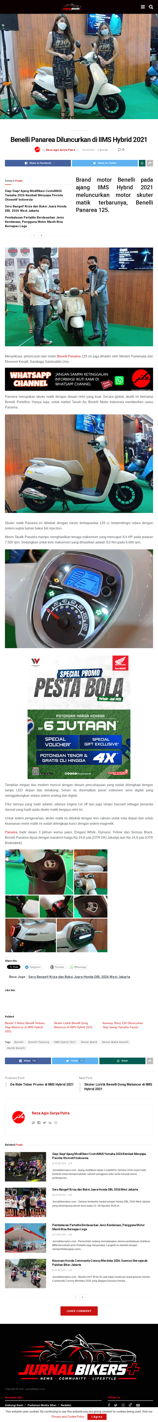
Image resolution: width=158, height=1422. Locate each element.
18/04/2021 (88, 149)
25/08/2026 (60, 1235)
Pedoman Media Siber (42, 1405)
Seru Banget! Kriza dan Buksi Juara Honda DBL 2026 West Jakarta (95, 1189)
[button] (39, 872)
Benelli (19, 1042)
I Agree (97, 1416)
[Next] (41, 235)
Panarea (11, 832)
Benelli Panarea (69, 356)
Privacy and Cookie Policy (68, 1416)
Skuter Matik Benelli (115, 1042)
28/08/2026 (60, 1163)
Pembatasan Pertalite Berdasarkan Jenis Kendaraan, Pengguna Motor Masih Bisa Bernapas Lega (34, 222)
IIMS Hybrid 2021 (65, 1042)
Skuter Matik (89, 1042)
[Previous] (34, 235)
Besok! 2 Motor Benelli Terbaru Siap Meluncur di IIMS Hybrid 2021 (25, 1027)
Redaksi (66, 1405)
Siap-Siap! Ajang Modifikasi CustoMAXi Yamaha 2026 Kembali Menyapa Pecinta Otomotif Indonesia (34, 195)
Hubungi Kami (14, 1405)
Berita (104, 149)
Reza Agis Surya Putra (60, 149)
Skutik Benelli (16, 1048)
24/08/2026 (60, 1270)
